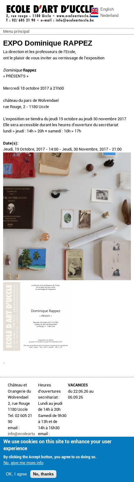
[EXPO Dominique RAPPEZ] (67, 278)
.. (4, 361)
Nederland (109, 15)
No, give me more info (23, 462)
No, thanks (43, 474)
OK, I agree (16, 474)
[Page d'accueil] (50, 21)
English (107, 9)
